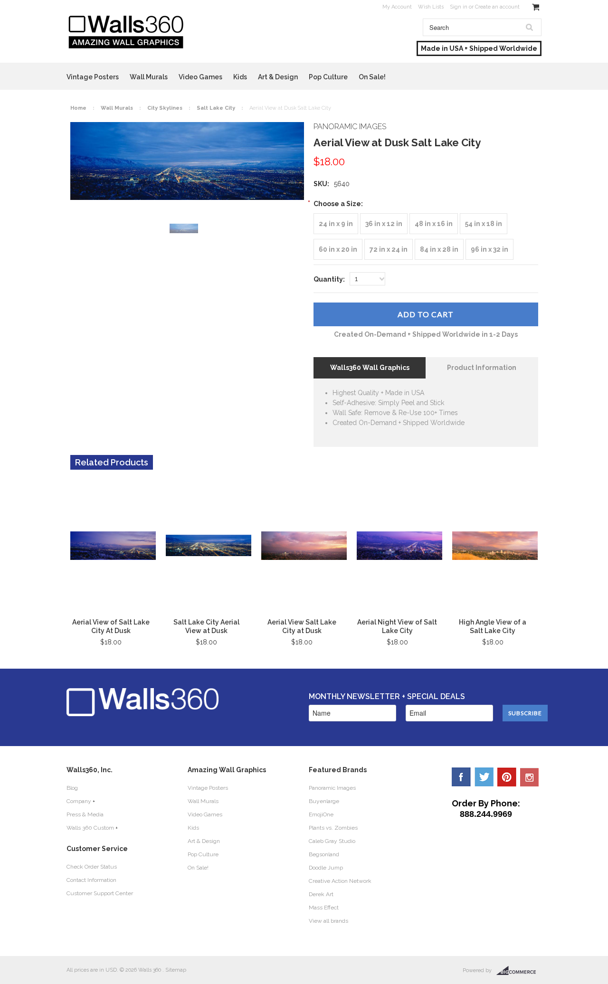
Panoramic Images (332, 788)
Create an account (497, 7)
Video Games (200, 77)
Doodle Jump (326, 867)
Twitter (484, 776)
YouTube (529, 776)
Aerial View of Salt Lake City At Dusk (111, 626)
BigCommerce (519, 970)
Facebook (461, 776)
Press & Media (85, 814)
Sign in (458, 7)
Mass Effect (324, 907)
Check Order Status (91, 866)
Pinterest (506, 776)
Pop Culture (328, 77)
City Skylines (164, 108)
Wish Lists (431, 7)
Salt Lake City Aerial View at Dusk (206, 626)
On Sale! (372, 77)
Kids (240, 77)
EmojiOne (321, 814)
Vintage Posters (92, 77)
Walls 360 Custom (90, 827)
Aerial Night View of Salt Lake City (397, 626)
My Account (397, 7)
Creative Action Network (340, 881)
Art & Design (278, 77)
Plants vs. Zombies (333, 827)
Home (78, 108)
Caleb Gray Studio (332, 841)
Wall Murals (149, 77)
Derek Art (321, 894)
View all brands (328, 921)
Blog (72, 788)
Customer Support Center (99, 893)
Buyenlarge (324, 801)
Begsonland (324, 854)
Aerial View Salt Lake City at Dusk (301, 626)
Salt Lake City (216, 108)
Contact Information (91, 880)
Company (78, 801)
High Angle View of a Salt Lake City (492, 626)
